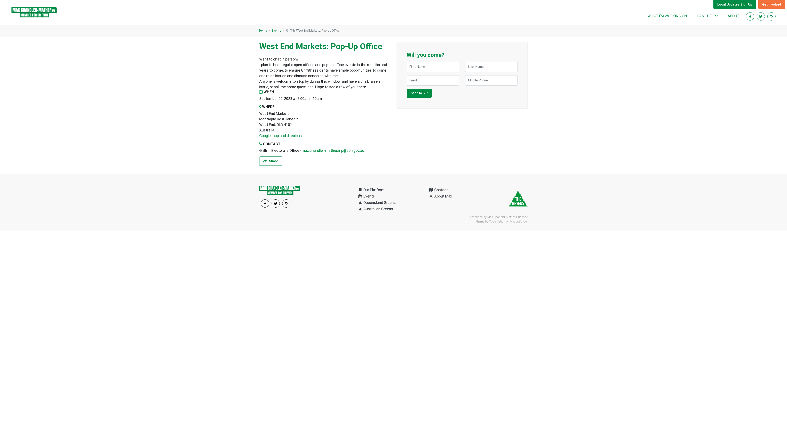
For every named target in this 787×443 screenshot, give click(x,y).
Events (276, 30)
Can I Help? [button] (707, 16)
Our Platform (373, 190)
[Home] (34, 12)
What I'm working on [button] (667, 16)
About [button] (733, 16)
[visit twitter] (761, 16)
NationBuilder (519, 221)
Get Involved (771, 4)
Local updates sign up (734, 4)
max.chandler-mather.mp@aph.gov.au (333, 150)
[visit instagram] (771, 16)
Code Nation (497, 221)
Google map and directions (281, 136)
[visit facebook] (750, 16)
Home (263, 30)
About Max (442, 196)
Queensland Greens (379, 202)
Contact (440, 190)
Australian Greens (378, 209)
